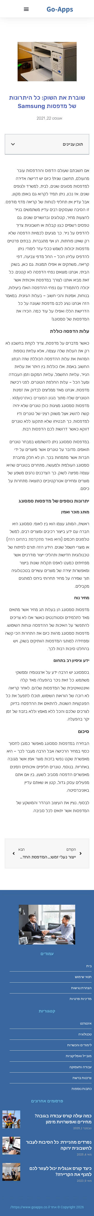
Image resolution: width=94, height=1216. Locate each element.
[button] (26, 9)
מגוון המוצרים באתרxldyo (34, 398)
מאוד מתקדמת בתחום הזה (30, 539)
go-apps (60, 9)
